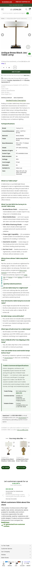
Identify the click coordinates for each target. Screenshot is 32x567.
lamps (10, 277)
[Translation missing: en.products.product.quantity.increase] (9, 67)
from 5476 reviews (16, 485)
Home (2, 18)
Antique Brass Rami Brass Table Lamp (22, 460)
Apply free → (27, 75)
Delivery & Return (6, 98)
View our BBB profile (22, 429)
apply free (19, 393)
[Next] (29, 35)
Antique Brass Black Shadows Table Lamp (8, 460)
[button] (3, 495)
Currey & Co (5, 457)
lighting (20, 277)
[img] (16, 483)
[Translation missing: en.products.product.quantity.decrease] (3, 67)
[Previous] (2, 35)
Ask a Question (18, 98)
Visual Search (8, 358)
